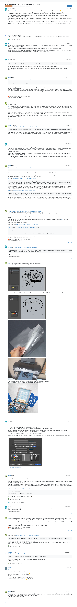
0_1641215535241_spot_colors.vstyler (15, 467)
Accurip (57, 524)
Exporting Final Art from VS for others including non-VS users (27, 60)
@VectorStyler (12, 8)
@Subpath (13, 591)
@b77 (13, 77)
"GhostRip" (12, 522)
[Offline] (6, 9)
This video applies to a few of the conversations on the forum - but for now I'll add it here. (24, 211)
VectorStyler (7, 1)
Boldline (9, 77)
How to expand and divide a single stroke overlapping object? (27, 224)
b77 (8, 8)
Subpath (9, 567)
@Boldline (13, 102)
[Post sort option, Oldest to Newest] (65, 6)
